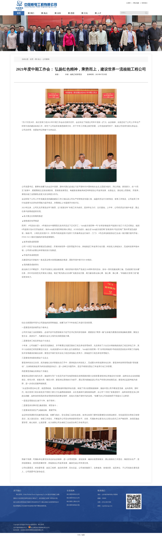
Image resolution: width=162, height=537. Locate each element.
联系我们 (144, 3)
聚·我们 (31, 13)
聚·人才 (98, 13)
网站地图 (136, 3)
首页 (19, 13)
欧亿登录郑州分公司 (73, 494)
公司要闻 (46, 59)
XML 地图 (81, 535)
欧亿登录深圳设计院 (73, 505)
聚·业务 (58, 13)
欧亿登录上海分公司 (73, 501)
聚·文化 (84, 13)
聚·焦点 (44, 13)
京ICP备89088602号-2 (20, 527)
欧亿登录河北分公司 (73, 498)
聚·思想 (71, 13)
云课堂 (128, 3)
